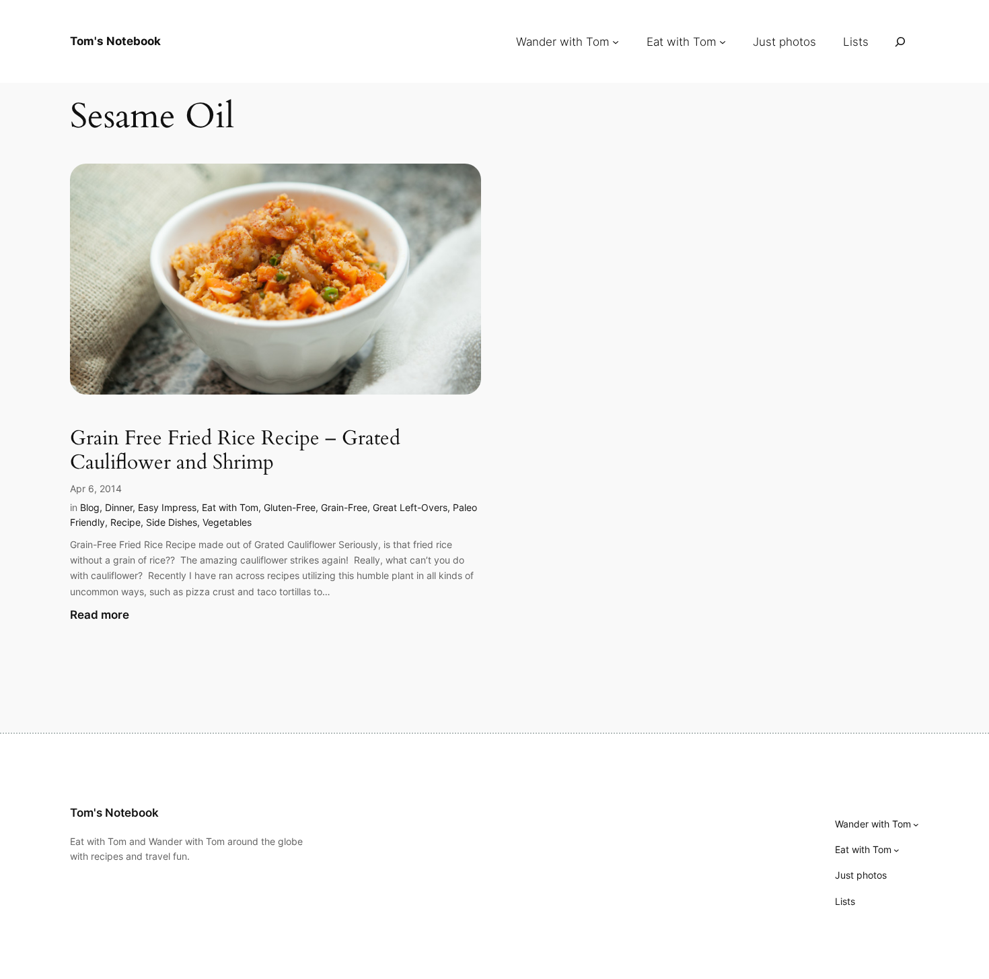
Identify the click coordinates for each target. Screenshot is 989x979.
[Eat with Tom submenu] (722, 41)
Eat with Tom (230, 507)
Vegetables (227, 522)
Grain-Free (344, 507)
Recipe (125, 522)
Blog (90, 507)
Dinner (119, 507)
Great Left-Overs (410, 507)
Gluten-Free (290, 507)
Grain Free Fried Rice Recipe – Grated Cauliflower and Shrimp (235, 451)
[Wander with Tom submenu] (615, 41)
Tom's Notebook (115, 41)
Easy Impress (167, 507)
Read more (99, 615)
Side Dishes (171, 522)
